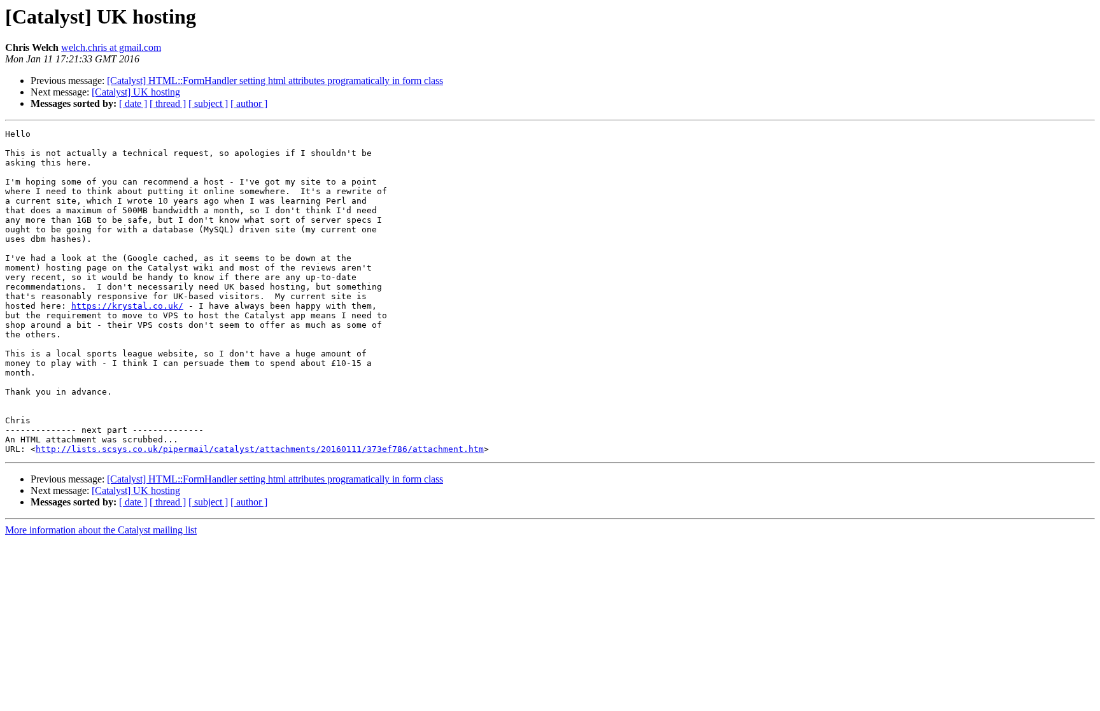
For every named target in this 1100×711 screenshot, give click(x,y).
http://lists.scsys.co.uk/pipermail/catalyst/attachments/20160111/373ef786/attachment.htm (260, 449)
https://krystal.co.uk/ (127, 306)
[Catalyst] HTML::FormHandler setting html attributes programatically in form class (275, 80)
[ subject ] (208, 103)
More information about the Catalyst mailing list (101, 529)
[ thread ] (168, 103)
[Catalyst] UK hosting (136, 92)
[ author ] (248, 103)
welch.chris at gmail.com (111, 47)
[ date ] (133, 103)
